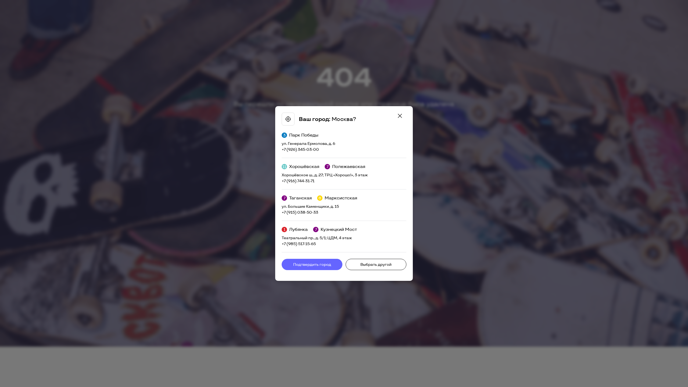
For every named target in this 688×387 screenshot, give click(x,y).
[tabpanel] (344, 193)
